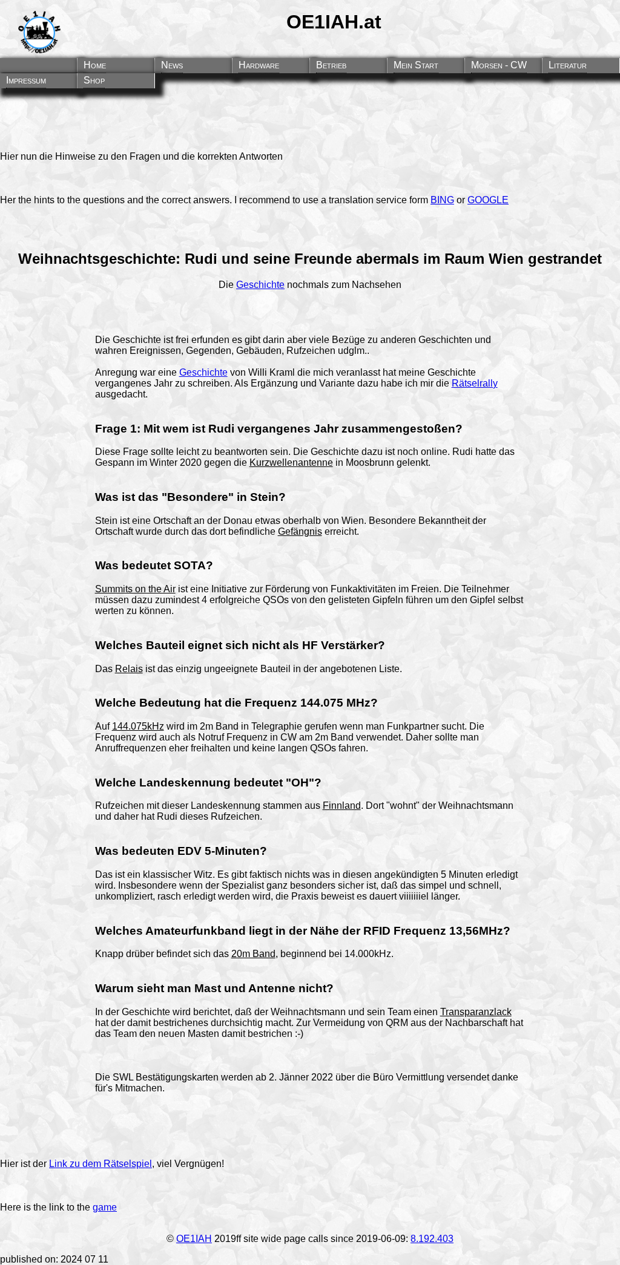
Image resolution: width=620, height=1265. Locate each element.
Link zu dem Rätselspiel (100, 1164)
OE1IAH (194, 1239)
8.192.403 (432, 1239)
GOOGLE (488, 200)
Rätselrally (475, 383)
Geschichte (260, 284)
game (105, 1207)
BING (442, 200)
